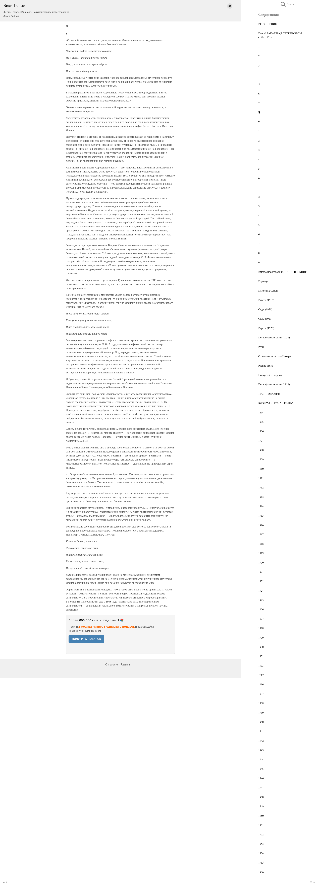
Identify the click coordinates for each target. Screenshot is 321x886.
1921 (261, 572)
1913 (261, 497)
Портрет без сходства (270, 375)
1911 (261, 478)
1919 (261, 553)
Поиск (287, 4)
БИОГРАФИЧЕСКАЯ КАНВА (276, 403)
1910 (261, 468)
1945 (261, 768)
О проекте (111, 664)
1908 (261, 450)
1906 (261, 431)
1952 (261, 834)
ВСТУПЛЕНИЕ (267, 24)
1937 (261, 693)
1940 (261, 722)
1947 (261, 787)
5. (259, 168)
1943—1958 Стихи (269, 393)
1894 (261, 412)
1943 (261, 750)
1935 (261, 675)
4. (259, 75)
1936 (261, 684)
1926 (261, 609)
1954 (261, 853)
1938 (261, 703)
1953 (261, 843)
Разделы (126, 664)
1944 (261, 759)
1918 (261, 543)
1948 (261, 797)
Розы (261, 346)
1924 (261, 590)
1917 (261, 534)
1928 (261, 628)
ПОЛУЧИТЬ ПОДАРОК (86, 638)
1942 (261, 740)
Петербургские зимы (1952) (274, 384)
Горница (263, 281)
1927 (261, 618)
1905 (261, 421)
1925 (261, 600)
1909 (261, 459)
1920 (261, 562)
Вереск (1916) (266, 300)
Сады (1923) (265, 318)
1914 (261, 506)
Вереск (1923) (266, 328)
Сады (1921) (265, 309)
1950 (261, 815)
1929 (261, 637)
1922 (261, 581)
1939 (261, 712)
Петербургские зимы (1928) (274, 337)
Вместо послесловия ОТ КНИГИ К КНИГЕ (283, 271)
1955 (261, 862)
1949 (261, 806)
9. (259, 121)
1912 (261, 487)
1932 (261, 656)
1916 (261, 525)
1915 (261, 515)
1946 (261, 778)
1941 (261, 731)
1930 (261, 647)
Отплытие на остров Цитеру (274, 356)
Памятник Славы (268, 290)
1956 (261, 872)
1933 (261, 665)
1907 (261, 440)
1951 (261, 825)
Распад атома (265, 365)
